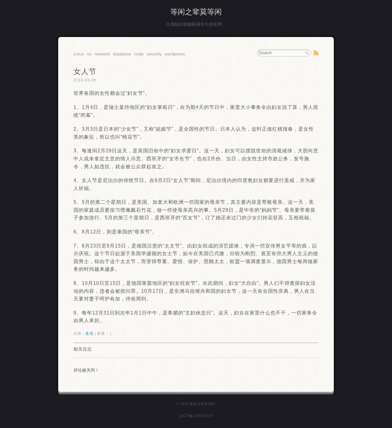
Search (306, 52)
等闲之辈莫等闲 (196, 12)
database (122, 53)
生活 (89, 333)
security (154, 53)
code (139, 53)
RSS (316, 52)
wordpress (175, 53)
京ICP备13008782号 (196, 416)
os (89, 53)
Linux (79, 53)
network (102, 53)
